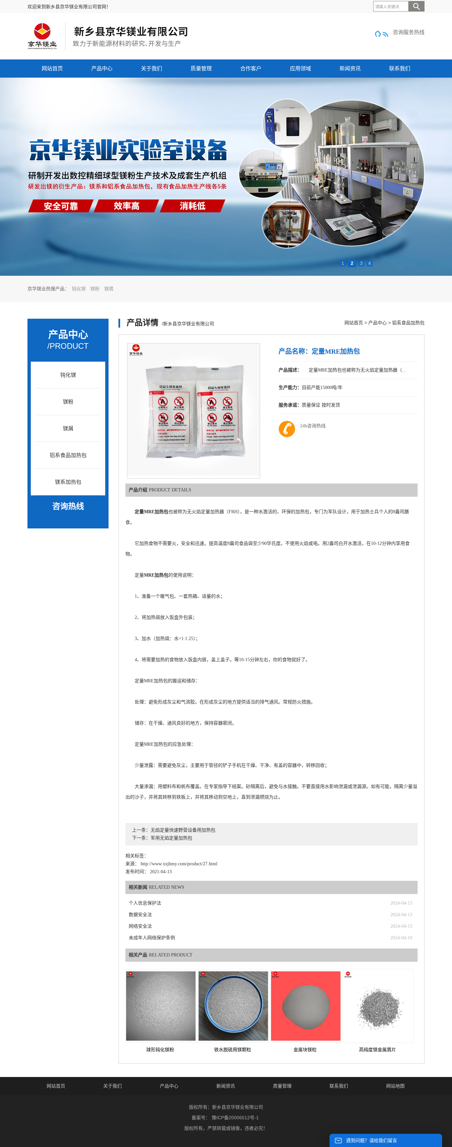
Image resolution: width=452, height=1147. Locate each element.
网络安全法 (140, 926)
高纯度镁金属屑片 (377, 1049)
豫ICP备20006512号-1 (235, 1117)
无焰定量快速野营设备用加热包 (183, 830)
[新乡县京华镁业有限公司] (108, 50)
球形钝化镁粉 (160, 1049)
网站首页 (52, 68)
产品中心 (102, 68)
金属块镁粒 (305, 1049)
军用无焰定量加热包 (171, 838)
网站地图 (395, 1086)
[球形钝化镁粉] (160, 1006)
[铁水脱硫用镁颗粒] (233, 1006)
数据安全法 (140, 914)
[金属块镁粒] (305, 1006)
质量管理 (201, 68)
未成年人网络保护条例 (152, 937)
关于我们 (151, 68)
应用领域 (300, 68)
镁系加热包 (68, 482)
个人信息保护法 (145, 903)
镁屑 (108, 288)
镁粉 (95, 288)
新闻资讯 (350, 68)
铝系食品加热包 (68, 455)
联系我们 (399, 68)
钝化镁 (79, 288)
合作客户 (250, 68)
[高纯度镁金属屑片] (378, 1006)
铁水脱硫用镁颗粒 (232, 1049)
